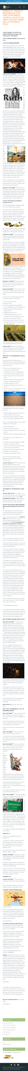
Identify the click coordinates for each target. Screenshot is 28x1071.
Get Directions (6, 1034)
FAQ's (4, 1042)
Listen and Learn (6, 1032)
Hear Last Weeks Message (9, 1029)
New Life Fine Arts (7, 1044)
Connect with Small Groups (9, 1025)
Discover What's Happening (9, 1027)
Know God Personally (8, 1023)
